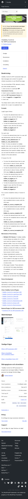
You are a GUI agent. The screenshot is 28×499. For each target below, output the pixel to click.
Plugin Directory (5, 6)
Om (2, 440)
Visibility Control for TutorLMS (10, 298)
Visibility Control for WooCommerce (11, 305)
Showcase (17, 440)
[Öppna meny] (25, 2)
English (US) (24, 399)
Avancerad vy (5, 410)
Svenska (7, 479)
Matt (3, 467)
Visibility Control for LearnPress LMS (12, 294)
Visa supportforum (6, 431)
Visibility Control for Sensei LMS (10, 303)
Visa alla (24, 421)
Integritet (3, 448)
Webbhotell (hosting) (6, 445)
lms (17, 405)
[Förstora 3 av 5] (11, 336)
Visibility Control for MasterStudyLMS (12, 300)
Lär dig (3, 453)
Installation (6, 61)
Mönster (17, 448)
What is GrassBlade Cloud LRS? (9, 359)
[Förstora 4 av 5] (24, 319)
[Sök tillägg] (16, 11)
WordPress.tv (5, 460)
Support (5, 68)
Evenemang (18, 455)
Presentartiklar (19, 460)
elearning (14, 403)
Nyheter (3, 443)
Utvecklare (4, 458)
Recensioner (6, 57)
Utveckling (6, 64)
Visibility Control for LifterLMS (10, 296)
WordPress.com (6, 465)
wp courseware (22, 405)
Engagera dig (18, 453)
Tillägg (16, 445)
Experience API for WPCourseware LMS (13, 310)
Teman (16, 443)
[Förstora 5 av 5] (24, 327)
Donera (17, 458)
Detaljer (5, 53)
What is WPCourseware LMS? (9, 349)
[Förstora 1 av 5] (11, 319)
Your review (4, 421)
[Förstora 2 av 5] (11, 327)
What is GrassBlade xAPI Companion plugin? (7, 353)
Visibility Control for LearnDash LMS (12, 292)
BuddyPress (5, 473)
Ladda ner (4, 48)
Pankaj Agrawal (7, 44)
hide (19, 403)
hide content (23, 403)
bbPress (4, 470)
